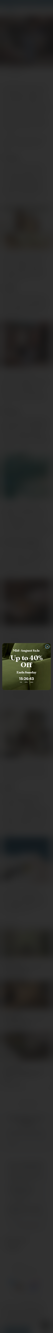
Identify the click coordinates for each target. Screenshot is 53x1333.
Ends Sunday (26, 672)
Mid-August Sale (26, 650)
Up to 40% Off (26, 661)
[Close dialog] (47, 646)
